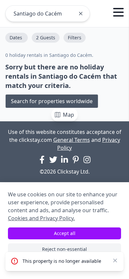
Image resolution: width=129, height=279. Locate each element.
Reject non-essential (64, 249)
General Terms (71, 139)
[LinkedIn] (64, 160)
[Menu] (118, 13)
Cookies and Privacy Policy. (41, 218)
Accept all (64, 233)
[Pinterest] (76, 160)
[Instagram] (87, 160)
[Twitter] (53, 160)
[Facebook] (42, 160)
